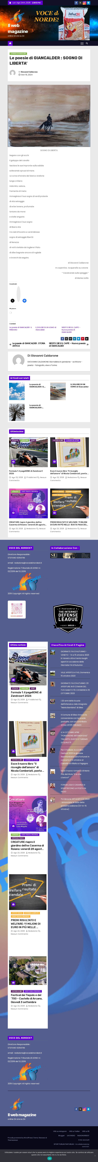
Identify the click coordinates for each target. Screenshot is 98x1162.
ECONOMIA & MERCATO (73, 491)
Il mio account (83, 1140)
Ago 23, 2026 (18, 477)
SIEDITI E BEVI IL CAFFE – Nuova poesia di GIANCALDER (71, 329)
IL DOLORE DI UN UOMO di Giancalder (80, 385)
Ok (50, 1158)
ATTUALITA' (15, 440)
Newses (42, 1138)
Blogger (61, 1135)
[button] (87, 43)
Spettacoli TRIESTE (18, 495)
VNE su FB (85, 1131)
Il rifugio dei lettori (72, 440)
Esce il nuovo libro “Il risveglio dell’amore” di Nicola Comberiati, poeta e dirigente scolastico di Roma (69, 473)
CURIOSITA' (15, 491)
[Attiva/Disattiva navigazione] (82, 43)
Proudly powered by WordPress (20, 1138)
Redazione (72, 477)
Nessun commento (19, 702)
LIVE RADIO (71, 1135)
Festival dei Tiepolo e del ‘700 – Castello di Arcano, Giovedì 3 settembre (26, 998)
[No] (95, 1155)
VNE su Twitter (74, 1131)
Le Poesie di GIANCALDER (18, 54)
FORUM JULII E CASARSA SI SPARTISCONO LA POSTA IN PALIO (73, 788)
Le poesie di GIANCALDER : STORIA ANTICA (36, 407)
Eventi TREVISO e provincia (61, 495)
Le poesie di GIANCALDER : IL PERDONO (36, 386)
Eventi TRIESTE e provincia (30, 491)
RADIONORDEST (83, 1135)
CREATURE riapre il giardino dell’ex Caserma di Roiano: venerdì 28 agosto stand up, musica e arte (27, 524)
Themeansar (13, 1140)
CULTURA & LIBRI (58, 440)
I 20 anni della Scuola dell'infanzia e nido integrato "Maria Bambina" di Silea (74, 704)
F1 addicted (31, 477)
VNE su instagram (60, 1131)
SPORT (33, 440)
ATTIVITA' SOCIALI (58, 491)
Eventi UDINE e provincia (33, 991)
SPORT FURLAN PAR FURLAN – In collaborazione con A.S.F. (71, 1145)
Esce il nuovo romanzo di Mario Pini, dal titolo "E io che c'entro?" (75, 774)
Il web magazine (22, 1114)
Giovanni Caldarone (29, 72)
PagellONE (24, 440)
